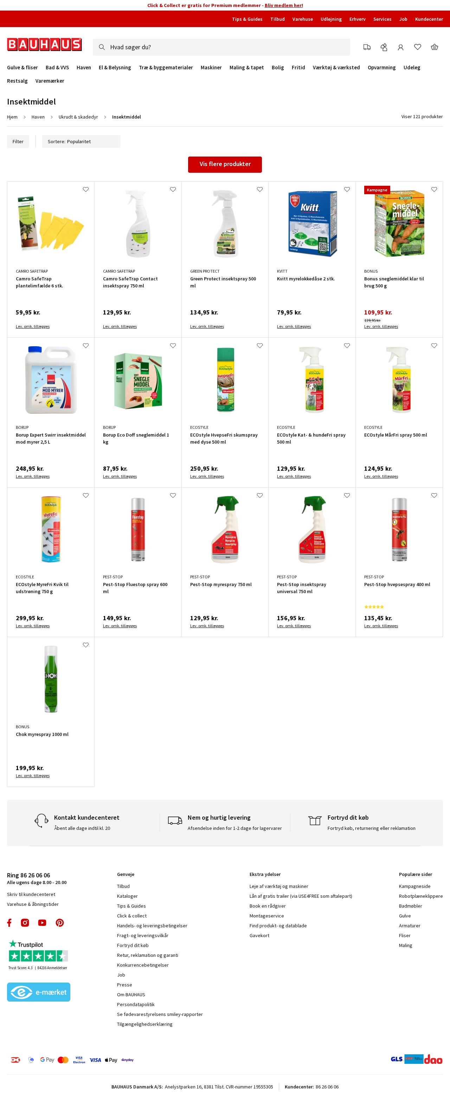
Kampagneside (415, 886)
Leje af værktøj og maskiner (279, 886)
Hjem (12, 117)
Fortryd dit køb (133, 945)
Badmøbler (410, 906)
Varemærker (50, 80)
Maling (405, 945)
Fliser (405, 935)
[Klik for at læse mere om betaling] (105, 1060)
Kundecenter (429, 19)
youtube (42, 923)
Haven (84, 67)
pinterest (60, 923)
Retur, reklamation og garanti (147, 955)
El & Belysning (115, 67)
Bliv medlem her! (284, 5)
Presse (124, 985)
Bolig (278, 67)
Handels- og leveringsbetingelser (152, 925)
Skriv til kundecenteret (31, 894)
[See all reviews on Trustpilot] (38, 951)
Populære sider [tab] (415, 874)
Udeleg (412, 67)
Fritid (298, 67)
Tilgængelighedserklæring (145, 1024)
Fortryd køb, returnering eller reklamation (372, 828)
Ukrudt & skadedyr (78, 117)
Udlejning (331, 19)
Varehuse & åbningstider (33, 904)
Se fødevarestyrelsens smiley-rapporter (160, 1014)
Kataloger (127, 896)
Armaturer (409, 925)
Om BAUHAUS (131, 994)
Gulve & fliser (22, 67)
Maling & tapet (247, 67)
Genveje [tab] (125, 874)
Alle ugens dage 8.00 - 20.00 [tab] (36, 878)
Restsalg (17, 81)
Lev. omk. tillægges (33, 326)
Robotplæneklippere (421, 896)
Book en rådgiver (268, 906)
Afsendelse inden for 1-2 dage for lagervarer (235, 828)
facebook (9, 923)
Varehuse (302, 19)
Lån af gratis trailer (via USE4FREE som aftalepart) (301, 896)
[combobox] (221, 47)
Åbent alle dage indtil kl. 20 (82, 828)
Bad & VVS (57, 67)
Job (403, 19)
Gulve (405, 916)
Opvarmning (382, 67)
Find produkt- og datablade (278, 925)
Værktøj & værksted (336, 67)
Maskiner (211, 67)
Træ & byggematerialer (166, 67)
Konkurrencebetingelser (143, 965)
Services (382, 19)
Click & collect (132, 916)
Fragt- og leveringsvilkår (142, 935)
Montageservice (267, 916)
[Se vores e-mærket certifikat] (38, 993)
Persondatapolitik (136, 1004)
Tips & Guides (247, 19)
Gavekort (259, 935)
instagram (25, 923)
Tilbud (277, 19)
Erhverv (357, 19)
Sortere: (56, 141)
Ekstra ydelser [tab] (265, 874)
